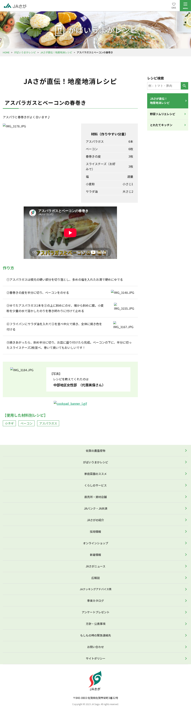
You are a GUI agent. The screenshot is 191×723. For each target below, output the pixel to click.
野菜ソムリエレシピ (162, 114)
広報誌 (95, 578)
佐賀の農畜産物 (95, 451)
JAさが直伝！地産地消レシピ (56, 52)
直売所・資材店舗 (95, 497)
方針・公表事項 (95, 624)
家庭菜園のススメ (95, 474)
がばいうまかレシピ (25, 52)
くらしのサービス (95, 485)
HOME (6, 52)
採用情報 (95, 531)
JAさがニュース (95, 566)
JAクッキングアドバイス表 (96, 589)
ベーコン (26, 423)
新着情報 (95, 555)
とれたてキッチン (161, 125)
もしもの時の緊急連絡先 (95, 635)
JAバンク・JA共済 (95, 508)
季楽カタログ (95, 600)
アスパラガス (48, 423)
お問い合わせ (95, 647)
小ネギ (9, 423)
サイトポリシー (95, 658)
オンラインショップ (95, 543)
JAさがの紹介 (95, 520)
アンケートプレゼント (95, 612)
